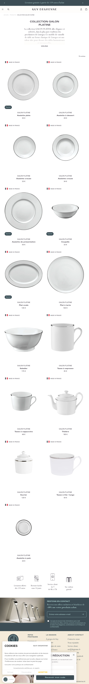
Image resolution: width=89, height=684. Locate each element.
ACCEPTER (42, 672)
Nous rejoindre (73, 643)
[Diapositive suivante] (82, 2)
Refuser (10, 672)
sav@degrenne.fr (74, 650)
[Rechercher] (8, 9)
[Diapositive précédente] (4, 2)
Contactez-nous (74, 639)
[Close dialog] (73, 655)
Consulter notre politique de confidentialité (19, 664)
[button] (8, 679)
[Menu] (2, 9)
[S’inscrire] (83, 614)
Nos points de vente (53, 646)
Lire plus (44, 45)
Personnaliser (27, 672)
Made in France (51, 650)
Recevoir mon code (55, 677)
